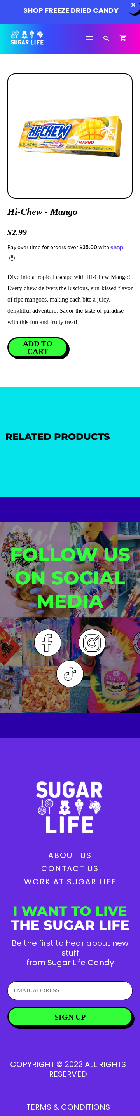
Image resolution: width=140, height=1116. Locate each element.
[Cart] (123, 38)
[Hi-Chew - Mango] (70, 136)
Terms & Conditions (68, 1107)
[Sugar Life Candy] (36, 42)
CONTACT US (70, 868)
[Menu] (89, 38)
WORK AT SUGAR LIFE (70, 881)
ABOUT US (70, 855)
